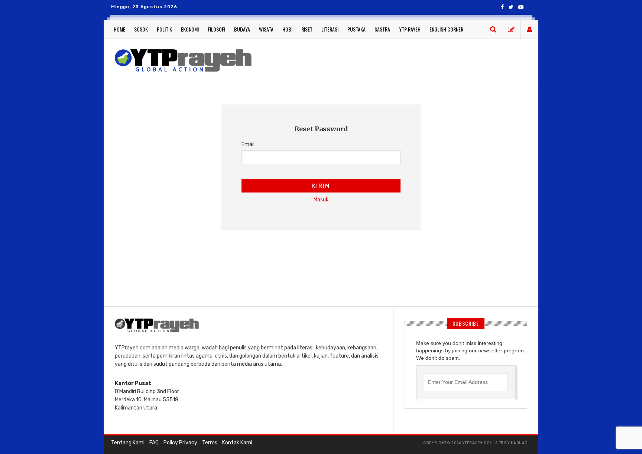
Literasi (329, 29)
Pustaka (356, 29)
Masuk (321, 200)
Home (119, 29)
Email (247, 144)
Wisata (266, 29)
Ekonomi (190, 29)
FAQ (154, 443)
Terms (209, 443)
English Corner (446, 29)
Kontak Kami (237, 443)
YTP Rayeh (410, 29)
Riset (306, 29)
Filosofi (216, 29)
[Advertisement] (395, 59)
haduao (519, 443)
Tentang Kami (128, 443)
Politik (164, 29)
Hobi (287, 29)
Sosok (141, 29)
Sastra (382, 29)
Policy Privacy (180, 443)
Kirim (321, 186)
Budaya (242, 29)
